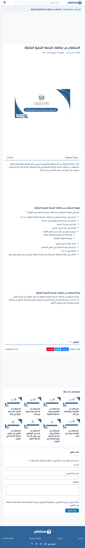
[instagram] (41, 544)
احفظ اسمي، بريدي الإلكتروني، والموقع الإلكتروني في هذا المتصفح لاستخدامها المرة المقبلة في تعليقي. (42, 504)
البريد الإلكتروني (72, 473)
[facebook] (32, 544)
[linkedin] (45, 544)
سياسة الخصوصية (35, 538)
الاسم (76, 464)
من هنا (23, 217)
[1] (26, 211)
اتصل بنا (59, 538)
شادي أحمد (70, 52)
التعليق (75, 482)
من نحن (80, 538)
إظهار (10, 157)
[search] (56, 3)
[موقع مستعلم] (75, 3)
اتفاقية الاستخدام (8, 538)
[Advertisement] (42, 28)
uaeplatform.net (74, 300)
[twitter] (36, 544)
